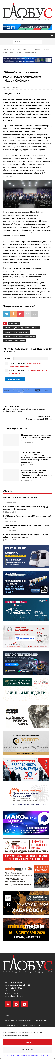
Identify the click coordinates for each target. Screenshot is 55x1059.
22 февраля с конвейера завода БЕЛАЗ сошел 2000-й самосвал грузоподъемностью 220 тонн (36, 437)
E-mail (7, 358)
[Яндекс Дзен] (16, 1004)
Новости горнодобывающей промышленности (21, 328)
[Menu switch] (51, 35)
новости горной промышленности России (19, 336)
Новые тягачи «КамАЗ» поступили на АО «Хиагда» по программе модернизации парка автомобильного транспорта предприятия (36, 457)
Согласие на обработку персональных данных (21, 1025)
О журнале (7, 1015)
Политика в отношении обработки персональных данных (26, 1056)
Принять (27, 1042)
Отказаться (27, 1050)
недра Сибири (14, 323)
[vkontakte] (8, 1004)
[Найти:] (27, 41)
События (8, 491)
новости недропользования (14, 340)
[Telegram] (24, 1004)
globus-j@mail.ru (16, 996)
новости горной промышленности (16, 332)
